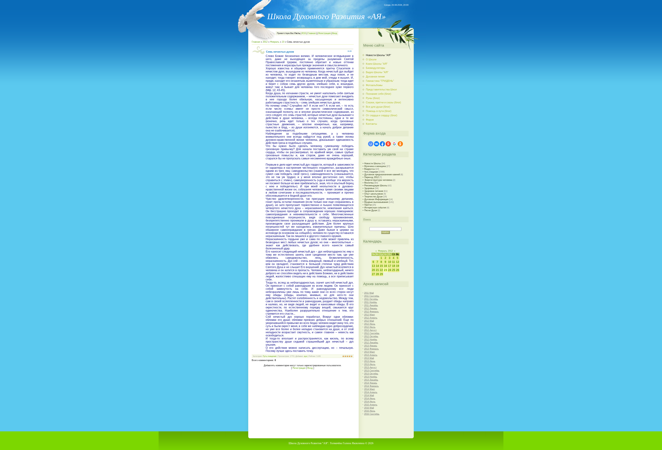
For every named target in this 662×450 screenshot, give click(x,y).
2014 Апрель (370, 392)
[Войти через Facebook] (382, 143)
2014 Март (369, 389)
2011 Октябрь (371, 299)
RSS (304, 33)
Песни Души (370, 210)
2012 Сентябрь (371, 333)
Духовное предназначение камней (382, 174)
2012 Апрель (370, 318)
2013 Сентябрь (371, 370)
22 (381, 270)
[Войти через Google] (394, 144)
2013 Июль (369, 364)
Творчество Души (373, 196)
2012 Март (369, 314)
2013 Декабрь (371, 380)
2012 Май (369, 321)
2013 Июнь (369, 361)
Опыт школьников (373, 193)
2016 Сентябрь (371, 414)
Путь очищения (269, 356)
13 (373, 265)
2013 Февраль (371, 349)
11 (393, 261)
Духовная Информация (376, 199)
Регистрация (324, 33)
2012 (265, 42)
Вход (334, 33)
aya (305, 356)
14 (377, 265)
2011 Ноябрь (370, 302)
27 (373, 274)
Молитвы (369, 182)
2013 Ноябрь (370, 376)
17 (389, 265)
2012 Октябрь (371, 336)
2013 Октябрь (371, 373)
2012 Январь (370, 308)
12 (397, 261)
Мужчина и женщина (375, 166)
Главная (312, 33)
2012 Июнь (369, 324)
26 (397, 270)
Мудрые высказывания (376, 202)
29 (381, 274)
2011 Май (369, 293)
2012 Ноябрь (370, 339)
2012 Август (370, 330)
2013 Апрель (370, 355)
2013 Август (370, 367)
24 (389, 270)
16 (385, 265)
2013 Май (369, 358)
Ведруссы (369, 169)
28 (377, 274)
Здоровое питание (373, 191)
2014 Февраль (371, 386)
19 (397, 265)
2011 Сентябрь (371, 296)
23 (283, 42)
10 (389, 261)
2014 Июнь (369, 398)
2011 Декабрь (371, 305)
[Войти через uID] (370, 143)
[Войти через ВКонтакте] (376, 143)
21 (377, 270)
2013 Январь (370, 345)
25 (393, 270)
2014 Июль (369, 401)
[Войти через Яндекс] (388, 143)
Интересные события (375, 207)
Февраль (274, 42)
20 (373, 270)
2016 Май (369, 408)
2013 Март (369, 352)
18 (393, 265)
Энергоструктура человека (378, 180)
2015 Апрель (370, 404)
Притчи (368, 205)
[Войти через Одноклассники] (400, 143)
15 (381, 265)
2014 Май (369, 395)
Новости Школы (372, 163)
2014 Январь (370, 383)
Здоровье (369, 188)
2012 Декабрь (371, 342)
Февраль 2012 (385, 251)
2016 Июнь (369, 411)
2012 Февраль (371, 311)
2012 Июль (369, 327)
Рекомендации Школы (375, 185)
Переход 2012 (371, 177)
